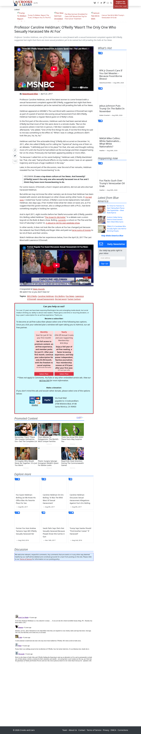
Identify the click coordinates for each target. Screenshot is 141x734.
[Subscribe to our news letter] (108, 3)
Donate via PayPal (47, 400)
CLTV (36, 3)
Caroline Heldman (46, 296)
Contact (81, 730)
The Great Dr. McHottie (55, 217)
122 (15, 161)
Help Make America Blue (112, 235)
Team (64, 730)
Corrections (123, 730)
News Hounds (39, 289)
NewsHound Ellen (30, 93)
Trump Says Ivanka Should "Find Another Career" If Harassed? (80, 531)
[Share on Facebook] (14, 150)
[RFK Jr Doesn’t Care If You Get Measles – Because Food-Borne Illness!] (112, 60)
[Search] (111, 3)
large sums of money (81, 230)
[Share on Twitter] (14, 156)
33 (99, 121)
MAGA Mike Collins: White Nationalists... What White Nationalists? (110, 142)
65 (99, 53)
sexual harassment (45, 299)
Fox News (70, 296)
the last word (60, 299)
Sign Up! (104, 264)
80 (43, 479)
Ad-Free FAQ (44, 380)
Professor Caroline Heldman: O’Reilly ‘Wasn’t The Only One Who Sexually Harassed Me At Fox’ (65, 29)
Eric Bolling (60, 296)
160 (70, 513)
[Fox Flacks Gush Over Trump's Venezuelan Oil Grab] (112, 170)
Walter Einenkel (104, 115)
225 (16, 513)
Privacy (106, 730)
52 (99, 88)
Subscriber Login (121, 6)
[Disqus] (54, 638)
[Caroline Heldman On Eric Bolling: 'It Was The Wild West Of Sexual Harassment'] (53, 485)
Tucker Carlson (74, 299)
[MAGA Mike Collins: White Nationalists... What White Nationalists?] (112, 127)
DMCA (113, 730)
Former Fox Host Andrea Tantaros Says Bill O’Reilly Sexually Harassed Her (26, 531)
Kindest (35, 405)
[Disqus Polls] (54, 587)
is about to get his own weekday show (63, 223)
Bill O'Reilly (32, 296)
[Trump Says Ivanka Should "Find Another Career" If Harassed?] (80, 518)
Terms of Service (26, 559)
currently (62, 220)
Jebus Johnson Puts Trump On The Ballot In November (112, 108)
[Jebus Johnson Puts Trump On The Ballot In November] (112, 95)
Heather (102, 150)
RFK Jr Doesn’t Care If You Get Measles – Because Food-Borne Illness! (110, 74)
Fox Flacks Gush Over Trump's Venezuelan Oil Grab (112, 183)
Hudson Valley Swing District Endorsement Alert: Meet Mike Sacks (115, 219)
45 (99, 163)
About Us (73, 730)
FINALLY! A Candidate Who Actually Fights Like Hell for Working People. (116, 228)
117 (16, 479)
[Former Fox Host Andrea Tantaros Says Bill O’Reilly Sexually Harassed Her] (27, 518)
